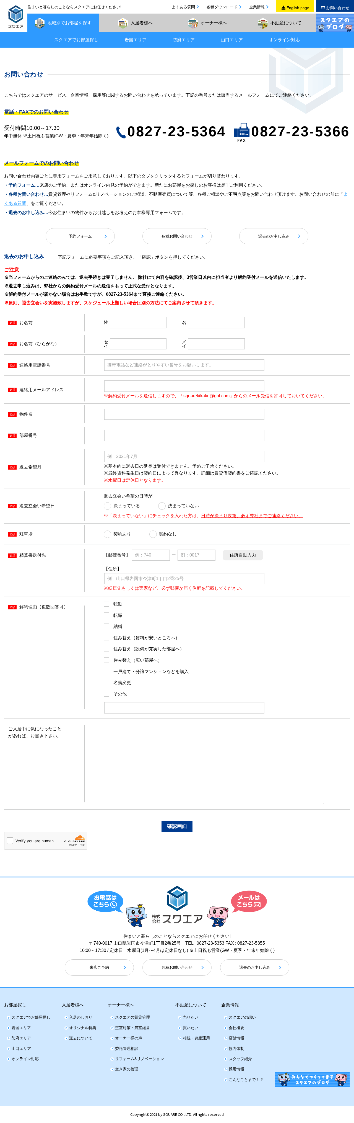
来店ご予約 (99, 967)
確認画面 (177, 826)
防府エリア (184, 39)
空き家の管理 (126, 1069)
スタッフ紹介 (240, 1059)
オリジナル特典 (82, 1028)
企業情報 (257, 7)
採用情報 (236, 1069)
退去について (80, 1038)
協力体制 (236, 1048)
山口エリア (232, 39)
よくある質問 (183, 7)
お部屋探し (15, 1005)
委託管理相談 (126, 1048)
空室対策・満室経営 (132, 1028)
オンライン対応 (284, 39)
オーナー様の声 (128, 1038)
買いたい (190, 1028)
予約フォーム (80, 236)
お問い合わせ (337, 8)
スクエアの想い (242, 1017)
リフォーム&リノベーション (139, 1059)
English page (297, 8)
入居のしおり (80, 1017)
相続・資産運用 (196, 1038)
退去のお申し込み (273, 236)
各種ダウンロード (222, 7)
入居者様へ (73, 1005)
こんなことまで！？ (246, 1079)
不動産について (190, 1005)
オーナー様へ (121, 1005)
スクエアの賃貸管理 (132, 1017)
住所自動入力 (243, 555)
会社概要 (236, 1028)
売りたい (190, 1017)
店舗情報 (236, 1038)
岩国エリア (135, 39)
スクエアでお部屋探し (76, 39)
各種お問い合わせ (177, 236)
